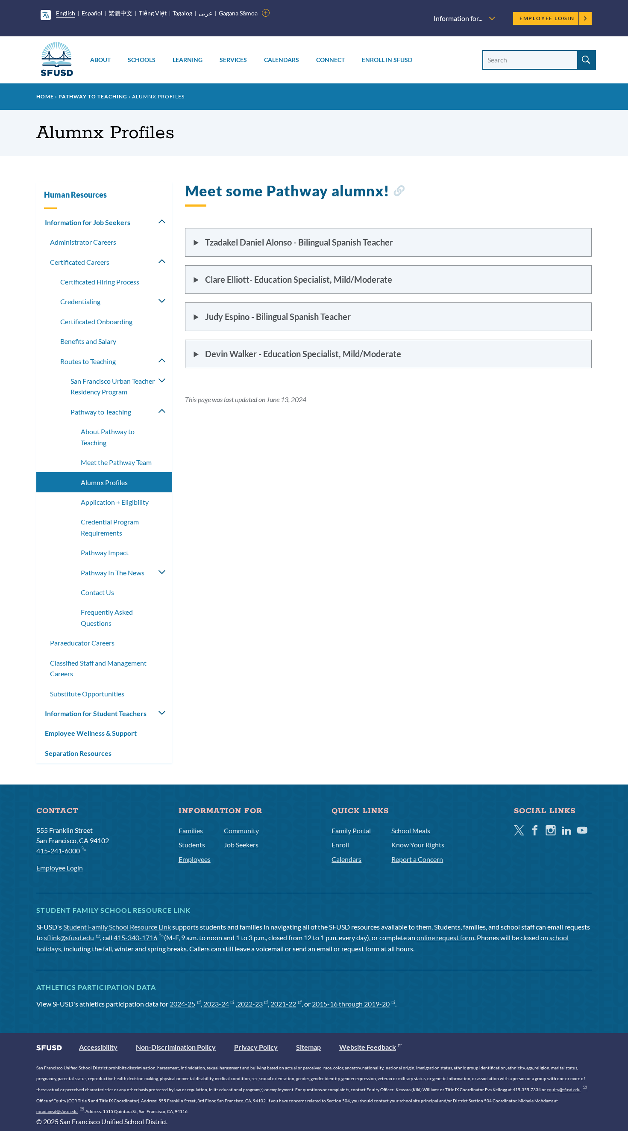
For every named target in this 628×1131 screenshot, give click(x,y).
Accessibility (98, 1047)
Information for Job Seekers (87, 222)
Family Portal (351, 830)
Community (241, 830)
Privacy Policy (256, 1047)
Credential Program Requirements (110, 527)
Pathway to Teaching (93, 96)
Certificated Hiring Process (99, 282)
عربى (205, 13)
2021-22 (283, 1004)
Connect (330, 59)
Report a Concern (417, 859)
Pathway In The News (112, 572)
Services (233, 59)
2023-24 (216, 1004)
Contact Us (97, 592)
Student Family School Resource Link (117, 927)
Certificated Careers (79, 262)
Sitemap (308, 1047)
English (65, 13)
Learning (187, 59)
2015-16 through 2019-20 (351, 1004)
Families (191, 830)
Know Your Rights (417, 845)
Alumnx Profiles (104, 482)
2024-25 (182, 1004)
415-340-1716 (135, 937)
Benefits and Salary (88, 341)
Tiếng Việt (153, 13)
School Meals (410, 830)
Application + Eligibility (115, 502)
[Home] (57, 60)
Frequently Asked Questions (107, 617)
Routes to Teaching (88, 361)
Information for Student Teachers (96, 713)
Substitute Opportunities (87, 694)
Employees (195, 859)
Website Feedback (367, 1047)
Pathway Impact (105, 552)
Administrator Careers (83, 242)
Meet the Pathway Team (116, 462)
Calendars (281, 59)
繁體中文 (120, 13)
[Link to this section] (399, 192)
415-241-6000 (58, 851)
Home (45, 96)
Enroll (340, 845)
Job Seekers (241, 845)
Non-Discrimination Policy (176, 1047)
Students (192, 845)
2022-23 (250, 1004)
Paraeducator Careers (82, 643)
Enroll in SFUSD (387, 59)
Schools (142, 59)
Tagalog (182, 13)
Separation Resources (78, 753)
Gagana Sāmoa (238, 13)
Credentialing (80, 301)
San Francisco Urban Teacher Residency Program (112, 386)
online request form (445, 937)
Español (92, 13)
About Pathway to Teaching (108, 437)
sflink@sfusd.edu (69, 937)
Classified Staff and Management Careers (98, 668)
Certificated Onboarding (96, 321)
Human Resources (75, 194)
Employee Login (547, 18)
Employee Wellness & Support (91, 733)
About (100, 59)
